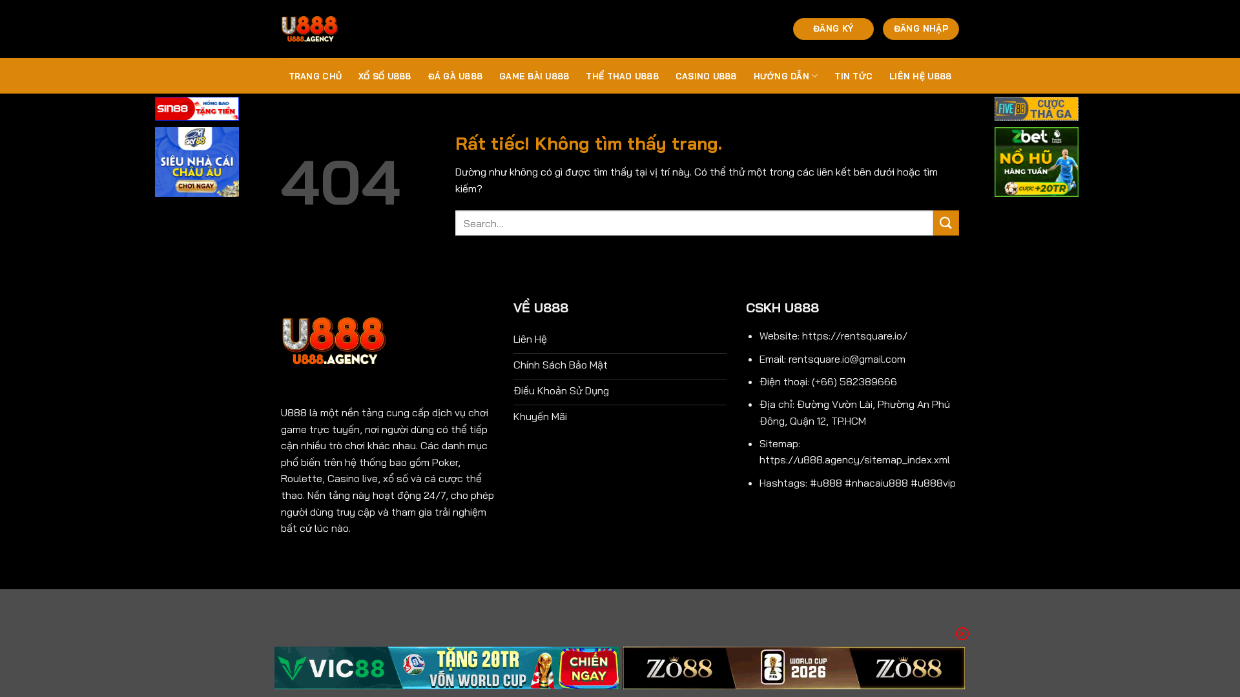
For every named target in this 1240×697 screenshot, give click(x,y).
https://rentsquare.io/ (854, 335)
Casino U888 (706, 76)
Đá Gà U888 (455, 76)
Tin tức (853, 76)
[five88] (1037, 110)
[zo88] (794, 668)
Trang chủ (315, 76)
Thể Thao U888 (622, 76)
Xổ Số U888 (384, 76)
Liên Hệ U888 (920, 76)
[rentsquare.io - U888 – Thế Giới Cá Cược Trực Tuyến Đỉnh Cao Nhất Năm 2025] (345, 29)
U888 (294, 412)
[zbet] (1037, 163)
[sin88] (197, 110)
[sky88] (197, 163)
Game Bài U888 (534, 76)
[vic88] (446, 668)
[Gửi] (946, 223)
